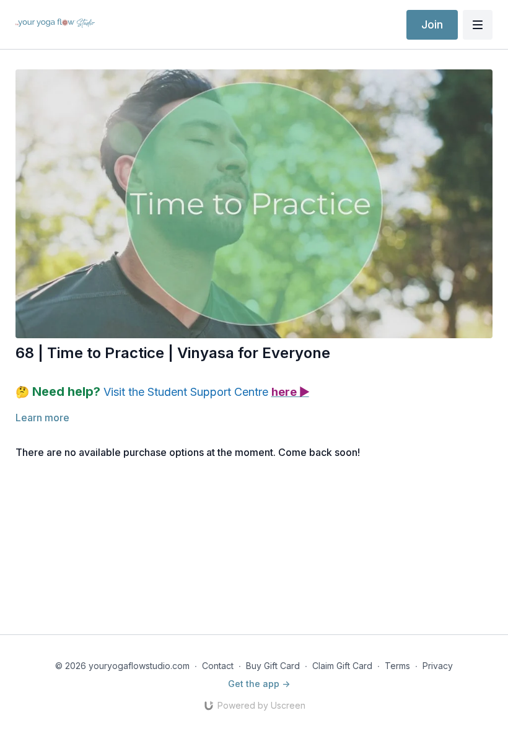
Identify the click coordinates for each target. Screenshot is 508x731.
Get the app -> (259, 683)
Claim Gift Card (342, 665)
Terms (397, 665)
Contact (218, 665)
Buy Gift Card (273, 665)
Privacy (438, 665)
